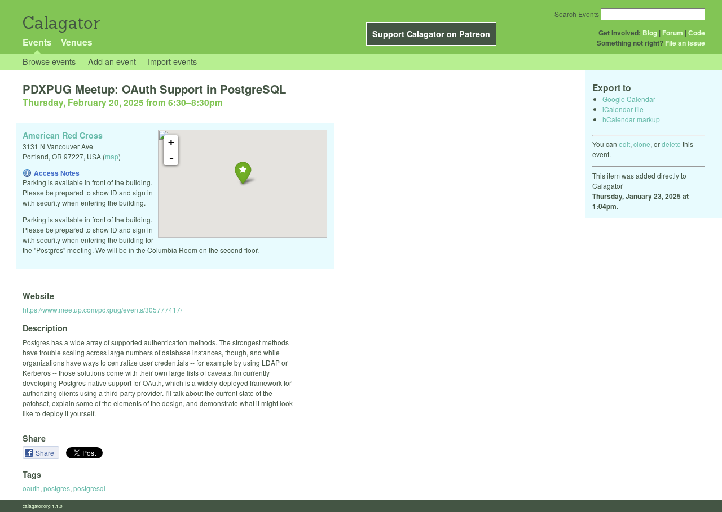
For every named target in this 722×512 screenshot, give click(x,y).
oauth (31, 488)
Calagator (61, 23)
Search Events (576, 14)
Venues (77, 41)
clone (641, 144)
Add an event (112, 61)
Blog (649, 33)
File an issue (685, 43)
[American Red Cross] (243, 172)
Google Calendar (628, 99)
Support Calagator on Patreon (431, 33)
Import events (172, 61)
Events (37, 41)
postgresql (89, 488)
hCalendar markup (631, 119)
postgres (56, 488)
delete (671, 144)
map (111, 156)
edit (624, 144)
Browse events (49, 61)
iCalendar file (623, 109)
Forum (672, 33)
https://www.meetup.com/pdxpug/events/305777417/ (102, 309)
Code (696, 33)
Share (46, 452)
